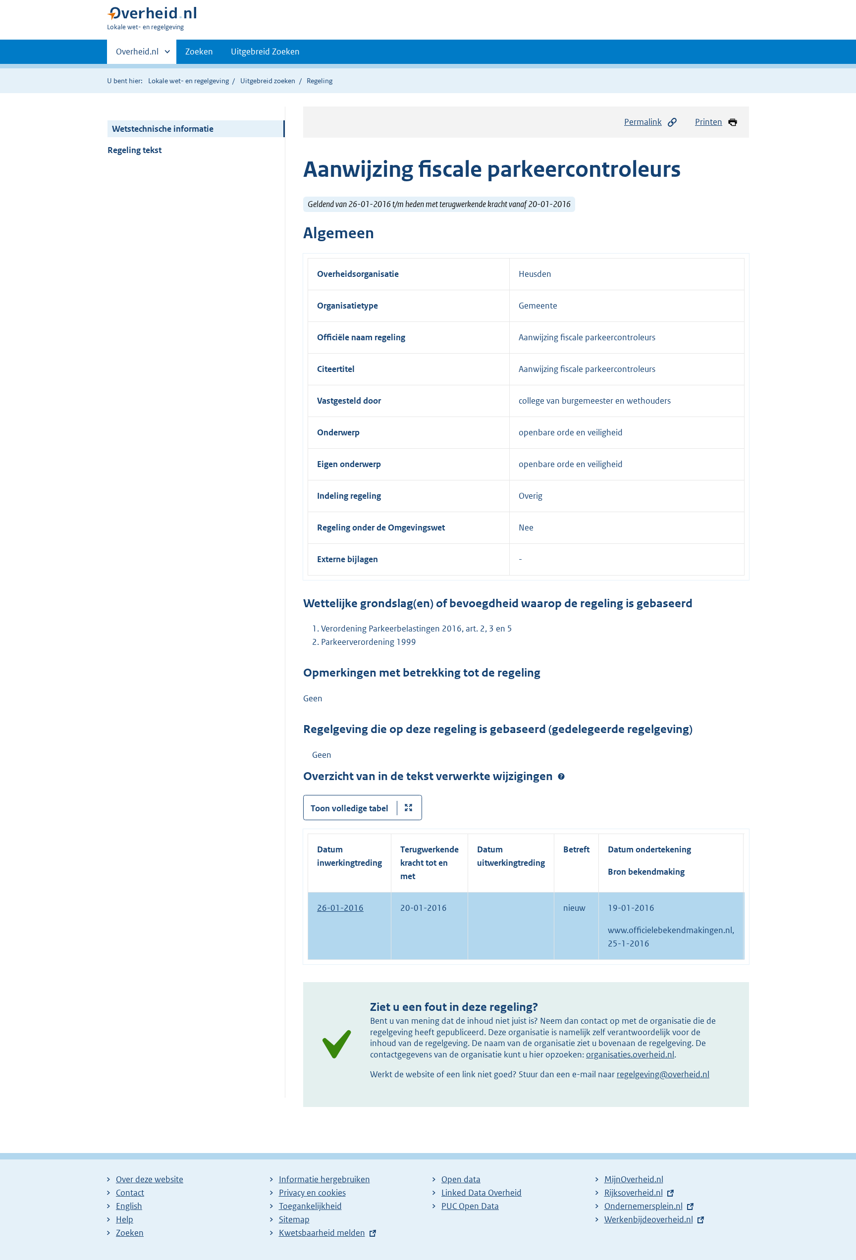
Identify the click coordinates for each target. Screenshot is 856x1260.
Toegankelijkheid (310, 1206)
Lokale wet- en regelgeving (188, 80)
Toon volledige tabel (349, 808)
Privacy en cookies (312, 1192)
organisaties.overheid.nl (630, 1054)
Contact (130, 1192)
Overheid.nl (137, 55)
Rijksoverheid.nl (633, 1192)
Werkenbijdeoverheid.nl (648, 1219)
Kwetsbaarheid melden (322, 1232)
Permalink (643, 121)
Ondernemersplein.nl (643, 1206)
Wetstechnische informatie (163, 128)
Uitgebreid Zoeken (265, 51)
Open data (461, 1179)
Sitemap (294, 1219)
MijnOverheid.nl (633, 1179)
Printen (708, 121)
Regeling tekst (134, 150)
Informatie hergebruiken (324, 1179)
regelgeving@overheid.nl (663, 1074)
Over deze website (149, 1179)
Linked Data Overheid (481, 1192)
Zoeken (199, 51)
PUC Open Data (470, 1206)
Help (124, 1219)
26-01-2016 (340, 907)
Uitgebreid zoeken (267, 80)
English (129, 1206)
